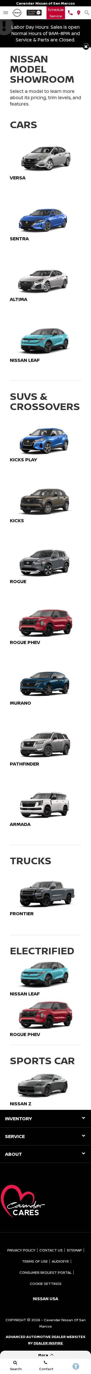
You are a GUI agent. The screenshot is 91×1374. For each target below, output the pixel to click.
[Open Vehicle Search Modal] (87, 12)
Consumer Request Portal (45, 1272)
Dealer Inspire (48, 1343)
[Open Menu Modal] (5, 12)
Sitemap (74, 1250)
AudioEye (60, 1261)
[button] (86, 46)
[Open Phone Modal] (70, 12)
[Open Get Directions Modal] (78, 12)
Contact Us (51, 1250)
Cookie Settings (45, 1283)
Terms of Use (35, 1261)
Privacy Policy (21, 1250)
